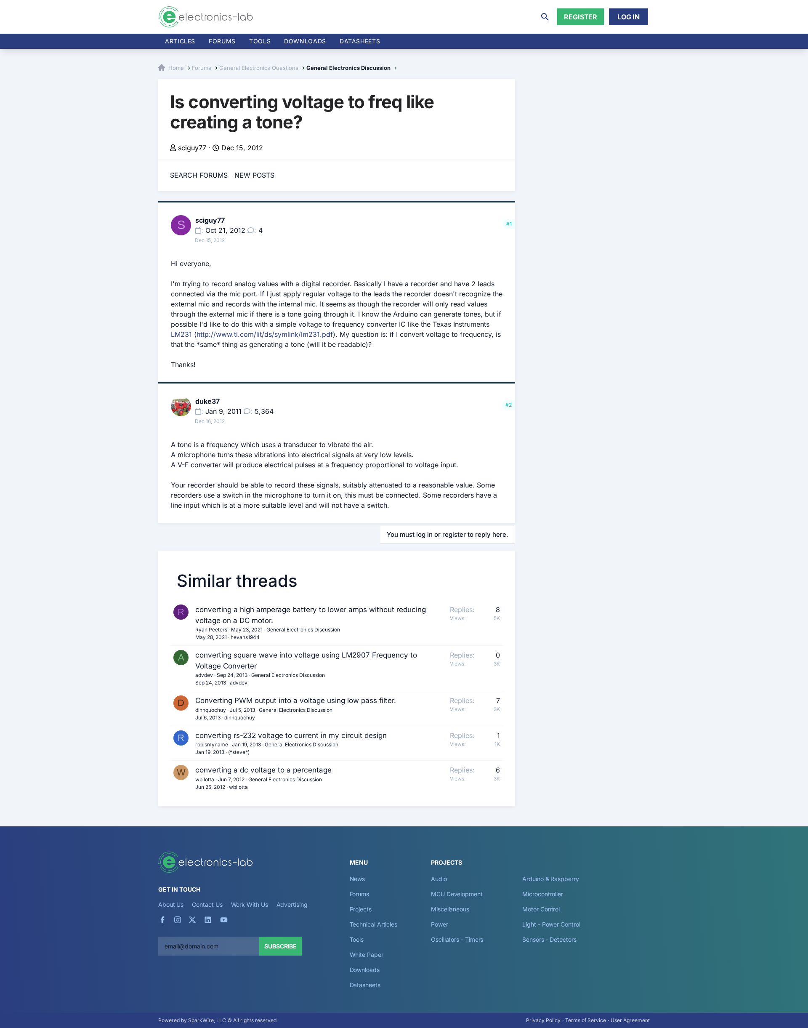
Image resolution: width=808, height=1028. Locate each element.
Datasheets (360, 41)
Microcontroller (542, 894)
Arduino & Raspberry (550, 878)
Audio (439, 878)
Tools (260, 41)
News (357, 878)
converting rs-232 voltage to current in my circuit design (291, 735)
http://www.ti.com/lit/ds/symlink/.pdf (265, 334)
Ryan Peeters (211, 629)
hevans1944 (245, 637)
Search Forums (199, 175)
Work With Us (249, 904)
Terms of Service (585, 1020)
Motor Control (541, 909)
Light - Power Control (551, 924)
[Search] (545, 17)
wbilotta (204, 779)
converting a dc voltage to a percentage (263, 770)
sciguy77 (192, 148)
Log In (628, 17)
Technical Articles (374, 924)
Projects (361, 909)
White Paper (366, 954)
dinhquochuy (210, 710)
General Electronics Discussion (303, 629)
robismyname (211, 744)
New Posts (254, 175)
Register (580, 17)
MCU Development (457, 894)
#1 (509, 224)
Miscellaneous (450, 909)
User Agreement (630, 1020)
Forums (222, 41)
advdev (204, 675)
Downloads (365, 969)
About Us (170, 904)
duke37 (207, 401)
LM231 (181, 334)
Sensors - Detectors (549, 939)
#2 (508, 405)
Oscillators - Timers (457, 939)
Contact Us (207, 904)
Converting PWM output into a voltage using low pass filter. (295, 700)
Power (439, 924)
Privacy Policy (543, 1020)
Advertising (292, 904)
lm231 (310, 334)
